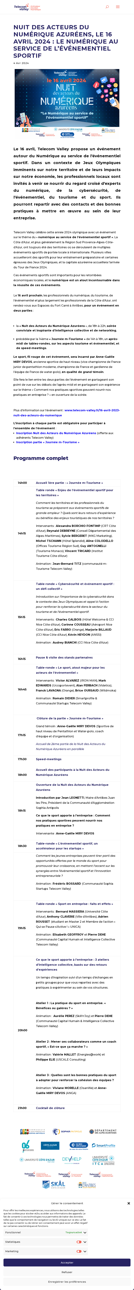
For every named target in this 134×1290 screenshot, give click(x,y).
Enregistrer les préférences (67, 1281)
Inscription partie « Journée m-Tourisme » (47, 442)
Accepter (67, 1262)
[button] (129, 1203)
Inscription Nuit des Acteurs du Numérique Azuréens (56, 433)
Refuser (67, 1272)
